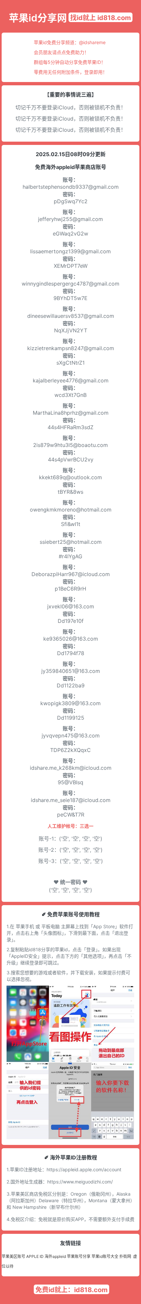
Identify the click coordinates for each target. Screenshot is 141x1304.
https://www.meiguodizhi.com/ (80, 1181)
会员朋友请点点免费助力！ (61, 52)
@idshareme (92, 42)
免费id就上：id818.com (71, 1290)
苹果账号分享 (79, 1256)
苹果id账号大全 (104, 1256)
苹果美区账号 (13, 1256)
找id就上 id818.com (100, 18)
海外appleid (55, 1256)
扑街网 (125, 1256)
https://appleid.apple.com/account (84, 1169)
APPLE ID (35, 1256)
